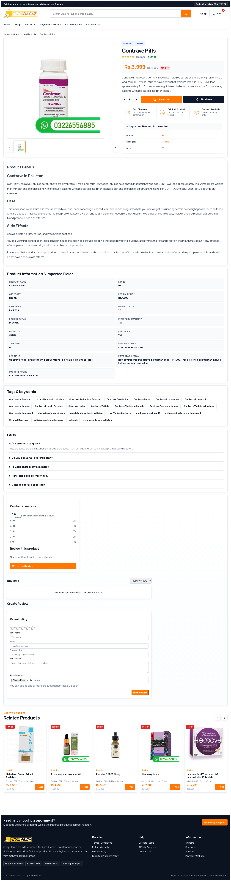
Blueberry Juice (150, 774)
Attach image (16, 675)
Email (12, 641)
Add (39, 787)
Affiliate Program (147, 847)
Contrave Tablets (100, 406)
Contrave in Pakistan (20, 399)
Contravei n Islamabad (21, 413)
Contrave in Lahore (19, 406)
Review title (16, 650)
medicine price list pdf (148, 413)
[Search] (186, 14)
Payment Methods (50, 24)
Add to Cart (164, 99)
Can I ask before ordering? (28, 484)
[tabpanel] (115, 599)
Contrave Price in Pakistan (49, 406)
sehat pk (73, 419)
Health (26, 34)
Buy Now (206, 99)
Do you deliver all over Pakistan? (32, 458)
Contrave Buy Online (117, 399)
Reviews (140, 56)
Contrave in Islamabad (167, 399)
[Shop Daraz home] (20, 13)
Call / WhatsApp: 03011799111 (211, 4)
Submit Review (140, 692)
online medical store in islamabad (183, 413)
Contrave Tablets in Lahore (164, 406)
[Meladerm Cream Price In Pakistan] (25, 745)
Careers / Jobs (73, 24)
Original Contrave (18, 419)
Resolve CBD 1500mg (108, 774)
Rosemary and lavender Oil (66, 774)
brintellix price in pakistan (50, 399)
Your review (16, 658)
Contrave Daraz (142, 399)
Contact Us (92, 24)
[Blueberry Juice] (160, 745)
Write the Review (22, 566)
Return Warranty (100, 847)
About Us (30, 24)
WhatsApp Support (214, 822)
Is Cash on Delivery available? (30, 466)
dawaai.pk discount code (51, 413)
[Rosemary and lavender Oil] (70, 745)
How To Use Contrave (119, 413)
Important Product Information (148, 126)
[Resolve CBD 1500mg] (115, 745)
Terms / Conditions (102, 842)
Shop (203, 13)
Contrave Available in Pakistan (85, 399)
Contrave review (77, 406)
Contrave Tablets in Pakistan (199, 406)
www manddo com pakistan (97, 419)
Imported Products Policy (105, 855)
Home (6, 24)
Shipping (189, 842)
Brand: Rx (127, 43)
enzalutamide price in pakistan (86, 413)
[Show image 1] (20, 147)
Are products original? (26, 443)
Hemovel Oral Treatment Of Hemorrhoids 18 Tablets (202, 776)
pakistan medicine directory (48, 419)
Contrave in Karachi (195, 399)
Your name (16, 632)
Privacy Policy (99, 851)
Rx (34, 34)
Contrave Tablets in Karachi (129, 406)
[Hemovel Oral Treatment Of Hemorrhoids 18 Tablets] (205, 745)
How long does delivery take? (30, 475)
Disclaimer (190, 847)
